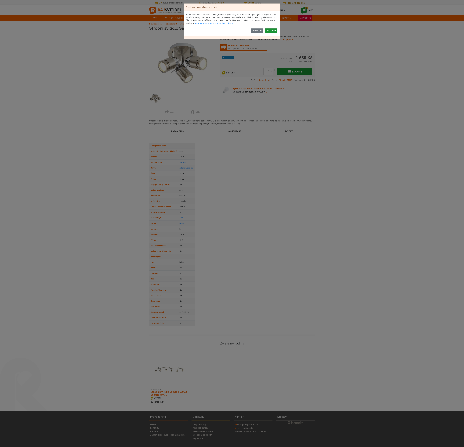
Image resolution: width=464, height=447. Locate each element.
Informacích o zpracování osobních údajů (214, 23)
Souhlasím (271, 30)
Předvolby (257, 30)
